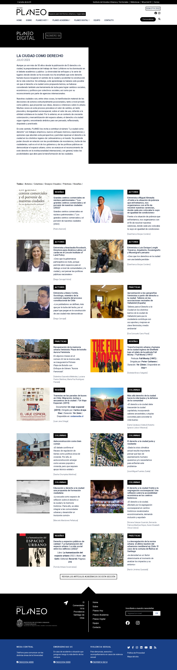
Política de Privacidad (136, 653)
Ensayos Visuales (53, 184)
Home (19, 20)
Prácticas (67, 184)
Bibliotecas (135, 2)
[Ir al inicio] (31, 11)
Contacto (109, 20)
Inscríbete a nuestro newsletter (140, 608)
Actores (28, 184)
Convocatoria (148, 19)
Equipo (97, 20)
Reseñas (77, 184)
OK (156, 613)
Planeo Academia (60, 20)
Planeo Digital (81, 20)
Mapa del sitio (133, 657)
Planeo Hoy (41, 20)
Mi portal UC (147, 2)
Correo (156, 2)
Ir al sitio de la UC (24, 2)
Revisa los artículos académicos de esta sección (88, 576)
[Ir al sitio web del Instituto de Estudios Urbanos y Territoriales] (37, 623)
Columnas (38, 184)
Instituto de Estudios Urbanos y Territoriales (110, 2)
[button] (159, 19)
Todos (20, 184)
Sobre (29, 20)
